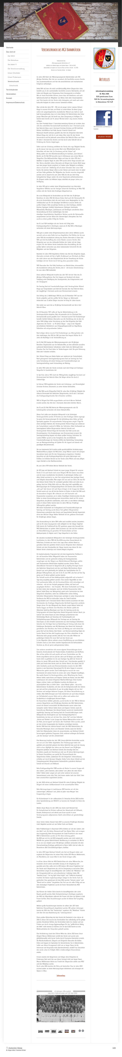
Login (114, 1048)
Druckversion (12, 1048)
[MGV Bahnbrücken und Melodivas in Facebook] (104, 117)
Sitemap (19, 1048)
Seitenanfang (61, 976)
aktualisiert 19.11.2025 (104, 137)
